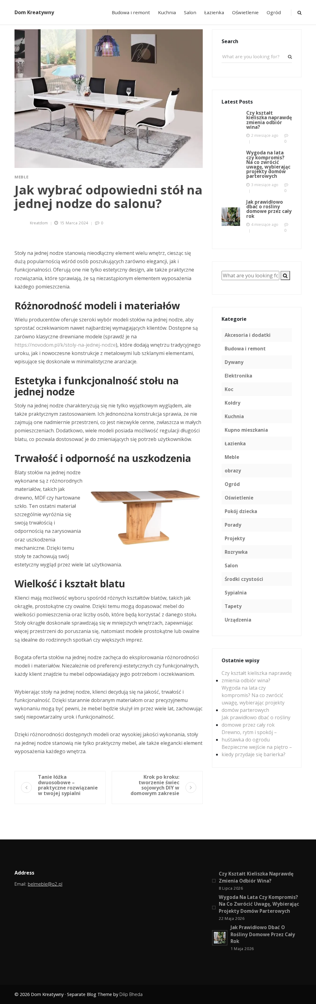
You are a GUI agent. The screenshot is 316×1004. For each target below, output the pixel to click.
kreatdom (39, 223)
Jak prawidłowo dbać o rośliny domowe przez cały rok (256, 721)
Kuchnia (167, 12)
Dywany (234, 362)
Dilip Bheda (131, 994)
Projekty (235, 538)
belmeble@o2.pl (45, 884)
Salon (190, 12)
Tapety (233, 606)
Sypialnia (236, 593)
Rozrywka (236, 552)
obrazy (233, 470)
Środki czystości (244, 579)
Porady (233, 525)
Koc (229, 389)
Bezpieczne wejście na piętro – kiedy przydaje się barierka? (257, 751)
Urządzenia (238, 620)
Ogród (274, 12)
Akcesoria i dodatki (248, 335)
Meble (21, 177)
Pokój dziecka (241, 511)
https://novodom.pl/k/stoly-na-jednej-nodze (65, 344)
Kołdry (232, 403)
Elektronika (238, 376)
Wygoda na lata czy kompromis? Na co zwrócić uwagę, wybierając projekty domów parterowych (253, 698)
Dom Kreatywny (34, 12)
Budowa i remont (131, 12)
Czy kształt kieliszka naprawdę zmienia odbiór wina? (257, 677)
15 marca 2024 (74, 223)
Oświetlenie (245, 12)
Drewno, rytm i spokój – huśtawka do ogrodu (249, 736)
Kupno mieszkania (246, 430)
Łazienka (214, 12)
